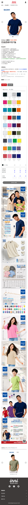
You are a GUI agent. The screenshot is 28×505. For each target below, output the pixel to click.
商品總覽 (7, 5)
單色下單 (4, 84)
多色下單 (10, 84)
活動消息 (3, 496)
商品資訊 (3, 493)
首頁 (2, 5)
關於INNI (3, 499)
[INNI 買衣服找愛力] (14, 2)
